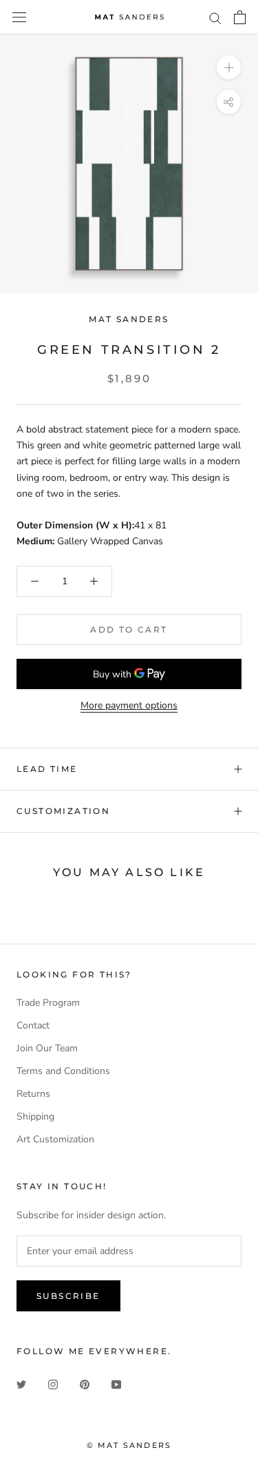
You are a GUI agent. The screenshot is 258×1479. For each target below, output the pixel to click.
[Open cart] (240, 17)
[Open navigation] (19, 17)
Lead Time (47, 769)
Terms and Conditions (63, 1071)
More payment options (129, 705)
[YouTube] (116, 1383)
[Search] (215, 17)
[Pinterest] (84, 1383)
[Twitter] (21, 1383)
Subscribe (68, 1296)
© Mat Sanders (129, 1445)
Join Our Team (47, 1048)
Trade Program (48, 1002)
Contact (33, 1025)
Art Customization (55, 1139)
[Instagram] (53, 1383)
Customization (63, 811)
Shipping (35, 1116)
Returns (33, 1093)
